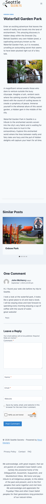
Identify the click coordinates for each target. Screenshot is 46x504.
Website (8, 399)
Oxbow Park (12, 248)
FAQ (29, 452)
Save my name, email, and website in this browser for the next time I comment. (23, 406)
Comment (9, 340)
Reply (7, 318)
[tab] (19, 256)
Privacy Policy (10, 452)
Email (8, 388)
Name (8, 377)
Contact (21, 452)
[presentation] (23, 230)
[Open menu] (41, 3)
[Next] (40, 235)
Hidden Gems (9, 14)
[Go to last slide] (6, 235)
